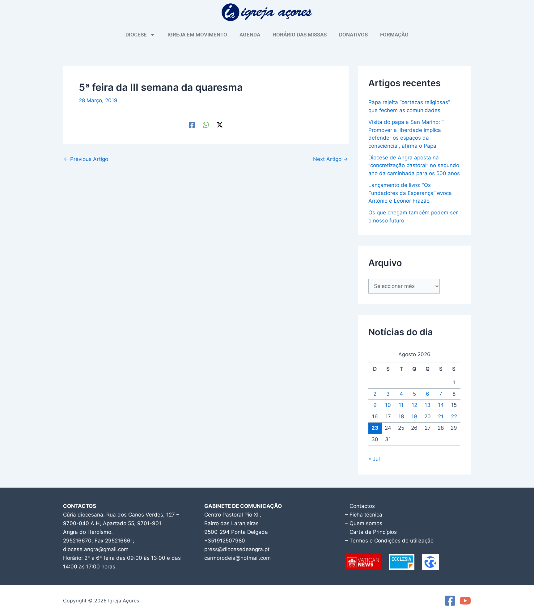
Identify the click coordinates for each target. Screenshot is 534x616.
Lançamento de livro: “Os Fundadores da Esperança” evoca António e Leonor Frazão (410, 193)
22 (454, 416)
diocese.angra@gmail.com (96, 549)
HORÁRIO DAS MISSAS (300, 35)
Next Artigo (330, 159)
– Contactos (360, 506)
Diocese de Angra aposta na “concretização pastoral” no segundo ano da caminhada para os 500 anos (414, 165)
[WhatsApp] (206, 124)
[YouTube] (465, 600)
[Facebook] (192, 124)
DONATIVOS (353, 35)
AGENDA (249, 35)
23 (374, 428)
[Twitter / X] (220, 124)
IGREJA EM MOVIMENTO (197, 35)
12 (414, 405)
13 (427, 405)
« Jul (374, 459)
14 (441, 405)
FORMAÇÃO (394, 35)
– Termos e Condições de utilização (389, 541)
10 (388, 405)
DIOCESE (136, 35)
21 (440, 416)
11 (401, 405)
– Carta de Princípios (371, 532)
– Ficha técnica (363, 515)
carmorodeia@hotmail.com (237, 558)
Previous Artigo (86, 159)
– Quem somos (363, 523)
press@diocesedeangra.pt (236, 549)
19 (414, 416)
